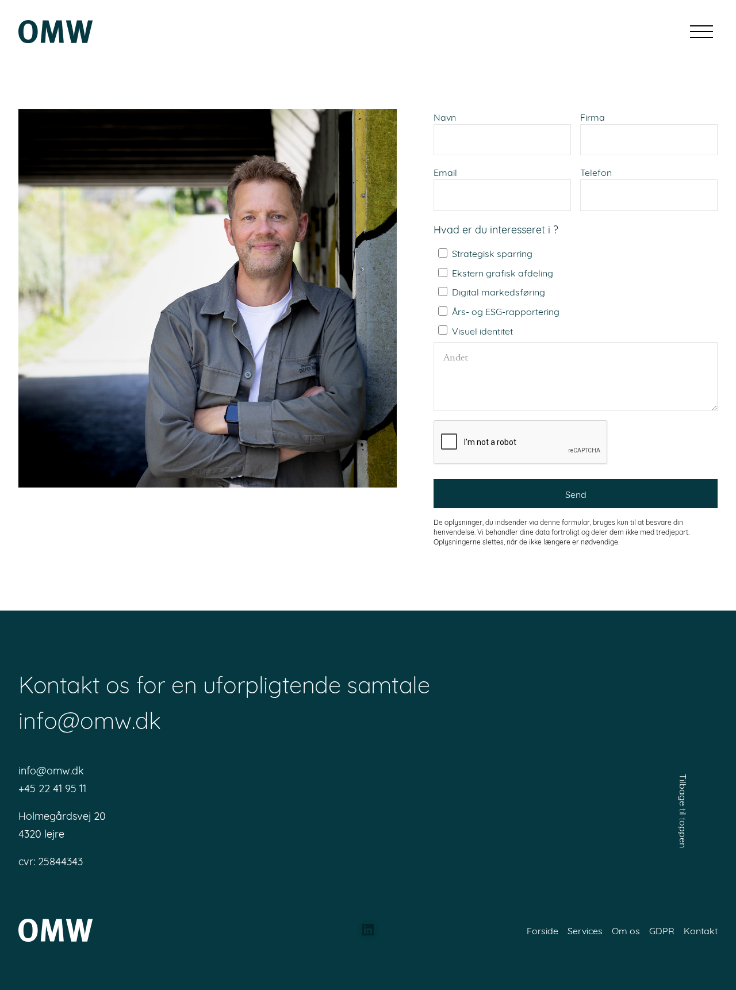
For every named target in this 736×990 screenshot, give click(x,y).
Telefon (596, 172)
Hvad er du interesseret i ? (496, 229)
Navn (445, 116)
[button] (701, 31)
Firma (592, 116)
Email (445, 172)
